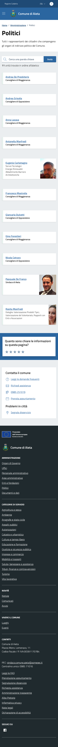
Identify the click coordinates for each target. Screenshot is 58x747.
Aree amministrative (12, 478)
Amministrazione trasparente (17, 693)
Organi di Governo (11, 463)
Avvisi (5, 606)
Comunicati (7, 601)
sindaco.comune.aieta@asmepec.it (25, 662)
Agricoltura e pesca (11, 510)
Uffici (4, 468)
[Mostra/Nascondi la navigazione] (4, 13)
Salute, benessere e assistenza (17, 564)
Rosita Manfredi (14, 309)
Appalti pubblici (9, 524)
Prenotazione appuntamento (16, 678)
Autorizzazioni (9, 529)
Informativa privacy (12, 703)
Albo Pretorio (8, 698)
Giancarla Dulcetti (15, 215)
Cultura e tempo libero (13, 539)
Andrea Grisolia (14, 98)
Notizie (5, 596)
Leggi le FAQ (8, 673)
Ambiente (7, 515)
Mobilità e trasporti (11, 559)
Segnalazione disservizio (14, 683)
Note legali (7, 707)
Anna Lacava (12, 120)
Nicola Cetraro (13, 257)
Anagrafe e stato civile (13, 520)
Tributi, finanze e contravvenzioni (18, 569)
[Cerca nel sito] (49, 13)
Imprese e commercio (13, 554)
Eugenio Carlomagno (16, 163)
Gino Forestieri (13, 236)
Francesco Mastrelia (16, 193)
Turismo (6, 574)
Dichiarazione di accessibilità (16, 712)
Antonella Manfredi (16, 141)
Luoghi (5, 623)
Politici (5, 488)
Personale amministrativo (15, 473)
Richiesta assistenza (12, 688)
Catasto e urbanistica (13, 534)
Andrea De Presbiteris (17, 77)
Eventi (5, 628)
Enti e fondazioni (10, 483)
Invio (49, 59)
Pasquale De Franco (16, 279)
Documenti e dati (10, 493)
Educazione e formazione (14, 544)
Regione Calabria (11, 3)
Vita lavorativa (9, 579)
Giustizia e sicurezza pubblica (16, 549)
